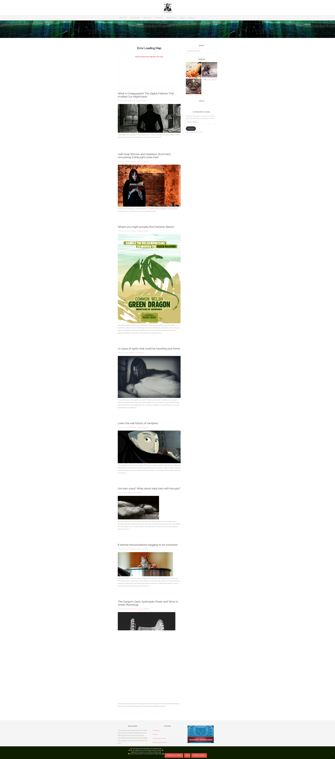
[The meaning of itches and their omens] (193, 70)
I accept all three (174, 755)
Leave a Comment (141, 101)
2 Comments (138, 492)
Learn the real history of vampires (138, 423)
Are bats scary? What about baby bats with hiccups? (149, 488)
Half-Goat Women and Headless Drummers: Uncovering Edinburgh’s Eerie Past (144, 156)
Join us (201, 101)
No (187, 755)
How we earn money (159, 738)
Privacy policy (199, 755)
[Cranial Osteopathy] (210, 80)
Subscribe (191, 128)
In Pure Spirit (167, 8)
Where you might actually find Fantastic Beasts (146, 226)
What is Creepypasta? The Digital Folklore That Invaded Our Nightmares (146, 95)
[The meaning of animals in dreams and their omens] (209, 70)
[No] (333, 753)
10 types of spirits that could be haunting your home (149, 348)
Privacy (155, 734)
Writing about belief (159, 742)
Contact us (156, 730)
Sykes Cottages (174, 328)
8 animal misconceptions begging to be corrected (147, 544)
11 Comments (139, 353)
